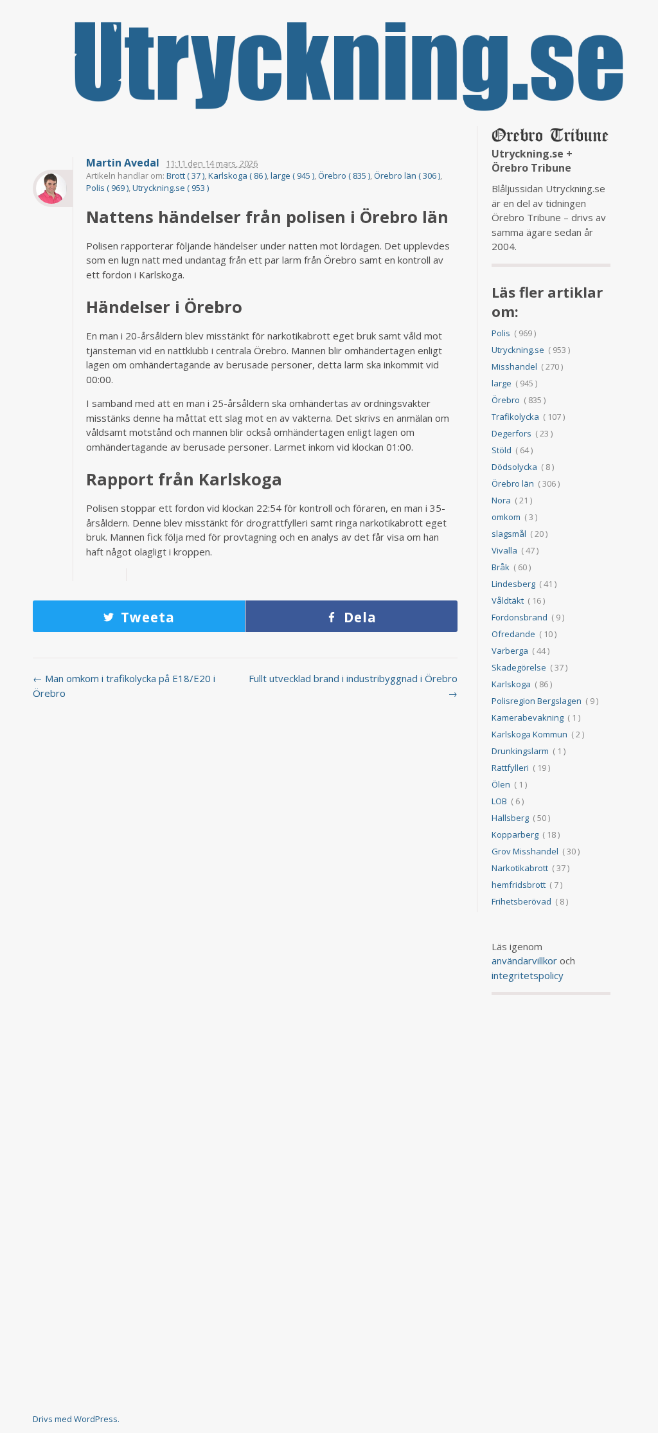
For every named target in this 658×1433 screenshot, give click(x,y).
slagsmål (509, 533)
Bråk (501, 567)
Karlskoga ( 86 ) (237, 175)
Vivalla (504, 550)
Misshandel (514, 366)
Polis (501, 333)
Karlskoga (511, 684)
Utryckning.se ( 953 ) (170, 188)
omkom (506, 517)
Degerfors (511, 433)
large (501, 383)
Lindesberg (513, 584)
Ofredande (513, 634)
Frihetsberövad (521, 901)
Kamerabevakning (528, 717)
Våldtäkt (508, 600)
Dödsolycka (514, 467)
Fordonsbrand (519, 617)
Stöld (501, 450)
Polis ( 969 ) (107, 188)
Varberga (510, 650)
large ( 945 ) (292, 175)
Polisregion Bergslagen (537, 701)
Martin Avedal (122, 163)
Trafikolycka (515, 416)
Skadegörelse (519, 667)
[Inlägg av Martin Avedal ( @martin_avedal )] (53, 188)
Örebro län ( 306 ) (407, 175)
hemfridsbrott (519, 884)
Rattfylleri (510, 767)
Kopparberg (515, 834)
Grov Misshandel (525, 851)
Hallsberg (510, 818)
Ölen (501, 784)
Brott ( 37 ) (185, 175)
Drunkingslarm (520, 751)
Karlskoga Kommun (529, 734)
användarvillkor (524, 960)
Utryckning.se (518, 350)
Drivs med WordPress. (76, 1419)
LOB (499, 801)
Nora (501, 500)
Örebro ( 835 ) (344, 175)
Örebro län (513, 483)
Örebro (506, 400)
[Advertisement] (245, 813)
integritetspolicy (528, 975)
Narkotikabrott (520, 868)
